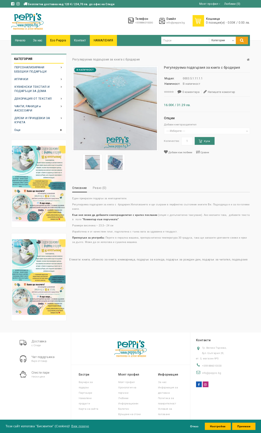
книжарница (126, 259)
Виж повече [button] (80, 426)
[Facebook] (199, 384)
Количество (171, 140)
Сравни (204, 152)
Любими (123, 398)
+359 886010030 (212, 365)
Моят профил (126, 382)
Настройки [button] (217, 426)
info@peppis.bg (175, 22)
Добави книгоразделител (180, 124)
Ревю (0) (99, 188)
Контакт (80, 40)
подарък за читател (216, 259)
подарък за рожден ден (183, 259)
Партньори (85, 392)
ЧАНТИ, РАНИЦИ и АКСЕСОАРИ (27, 108)
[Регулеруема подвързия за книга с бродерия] (92, 162)
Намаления (103, 40)
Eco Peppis (58, 40)
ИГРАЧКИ (21, 79)
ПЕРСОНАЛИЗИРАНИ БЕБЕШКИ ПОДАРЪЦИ (30, 69)
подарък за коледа (151, 259)
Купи (207, 141)
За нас (37, 40)
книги (86, 259)
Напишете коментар (221, 92)
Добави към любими (180, 152)
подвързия (239, 259)
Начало (20, 40)
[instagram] (205, 384)
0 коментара (191, 92)
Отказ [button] (194, 426)
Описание (79, 188)
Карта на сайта (88, 408)
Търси (242, 40)
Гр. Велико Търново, (214, 347)
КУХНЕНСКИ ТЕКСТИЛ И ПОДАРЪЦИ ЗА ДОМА (31, 89)
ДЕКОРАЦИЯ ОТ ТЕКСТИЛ (33, 98)
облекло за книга (104, 259)
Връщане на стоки (129, 414)
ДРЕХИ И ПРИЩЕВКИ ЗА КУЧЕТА (32, 120)
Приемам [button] (243, 426)
